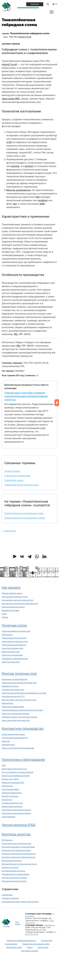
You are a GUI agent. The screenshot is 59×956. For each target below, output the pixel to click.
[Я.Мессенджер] (14, 556)
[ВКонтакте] (22, 556)
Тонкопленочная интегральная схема (24, 518)
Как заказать (11, 587)
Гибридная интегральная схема (21, 484)
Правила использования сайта (36, 944)
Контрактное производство (23, 728)
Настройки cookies (29, 951)
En (56, 4)
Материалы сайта (14, 947)
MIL (16, 334)
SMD (42, 203)
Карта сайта (43, 947)
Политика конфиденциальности (21, 940)
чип (15, 203)
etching (15, 166)
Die (37, 197)
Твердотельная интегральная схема (24, 513)
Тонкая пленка (12, 471)
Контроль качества (16, 834)
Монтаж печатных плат (19, 673)
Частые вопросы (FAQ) (18, 825)
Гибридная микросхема (17, 475)
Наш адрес (17, 923)
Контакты (35, 4)
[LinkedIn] (44, 556)
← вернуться (9, 530)
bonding (42, 200)
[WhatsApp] (37, 556)
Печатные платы (14, 625)
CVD (9, 142)
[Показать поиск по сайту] (48, 4)
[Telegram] (29, 556)
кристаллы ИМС (11, 98)
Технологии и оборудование (23, 759)
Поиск (30, 947)
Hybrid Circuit (24, 37)
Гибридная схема (13, 480)
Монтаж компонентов (18, 190)
